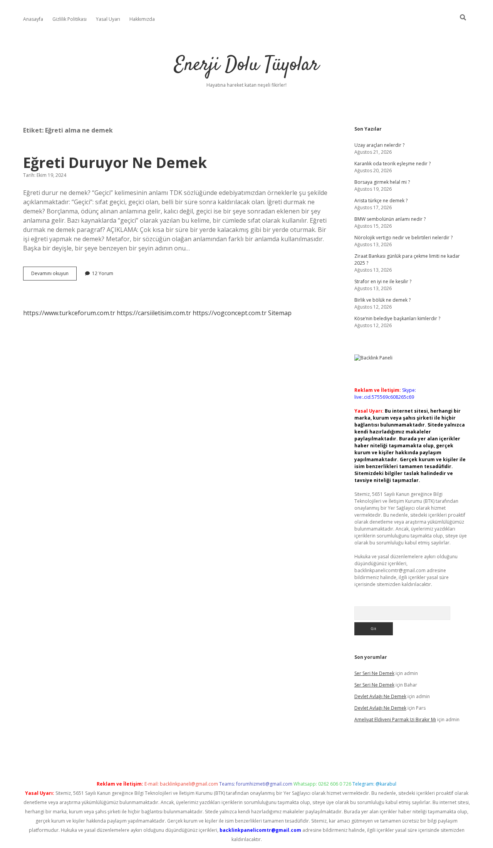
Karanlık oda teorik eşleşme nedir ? (392, 163)
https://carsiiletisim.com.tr (154, 313)
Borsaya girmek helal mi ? (382, 182)
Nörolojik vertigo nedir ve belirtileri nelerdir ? (403, 237)
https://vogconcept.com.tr (230, 313)
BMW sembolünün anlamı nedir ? (390, 219)
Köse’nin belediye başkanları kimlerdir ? (397, 318)
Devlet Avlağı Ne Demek (380, 696)
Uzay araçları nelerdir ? (379, 145)
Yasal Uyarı (108, 19)
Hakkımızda (142, 19)
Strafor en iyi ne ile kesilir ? (382, 281)
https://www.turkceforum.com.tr (69, 313)
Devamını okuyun (54, 275)
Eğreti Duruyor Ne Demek (115, 162)
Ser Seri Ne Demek (374, 673)
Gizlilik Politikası (69, 19)
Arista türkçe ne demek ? (380, 200)
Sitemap (280, 313)
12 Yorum (102, 273)
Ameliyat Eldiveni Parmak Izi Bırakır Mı (395, 719)
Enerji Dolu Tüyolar (246, 65)
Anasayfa (33, 19)
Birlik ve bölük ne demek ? (382, 300)
